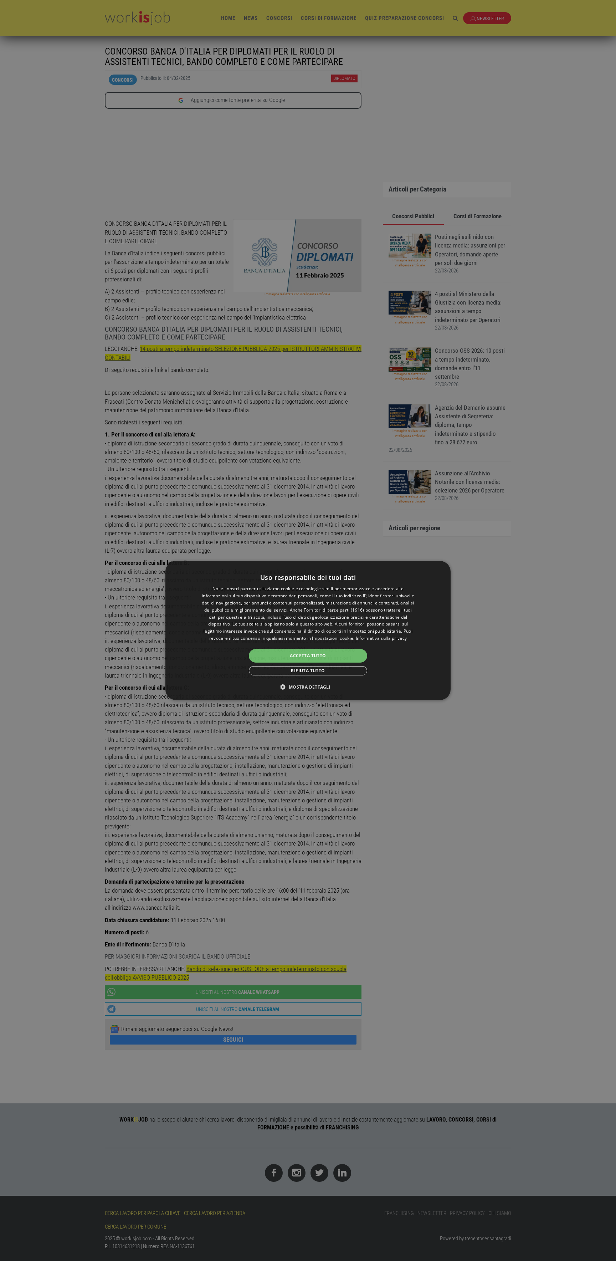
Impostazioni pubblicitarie (374, 631)
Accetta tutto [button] (308, 656)
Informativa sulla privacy (381, 638)
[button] (308, 687)
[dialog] (308, 630)
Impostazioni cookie (332, 638)
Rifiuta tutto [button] (308, 671)
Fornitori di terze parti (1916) (334, 610)
